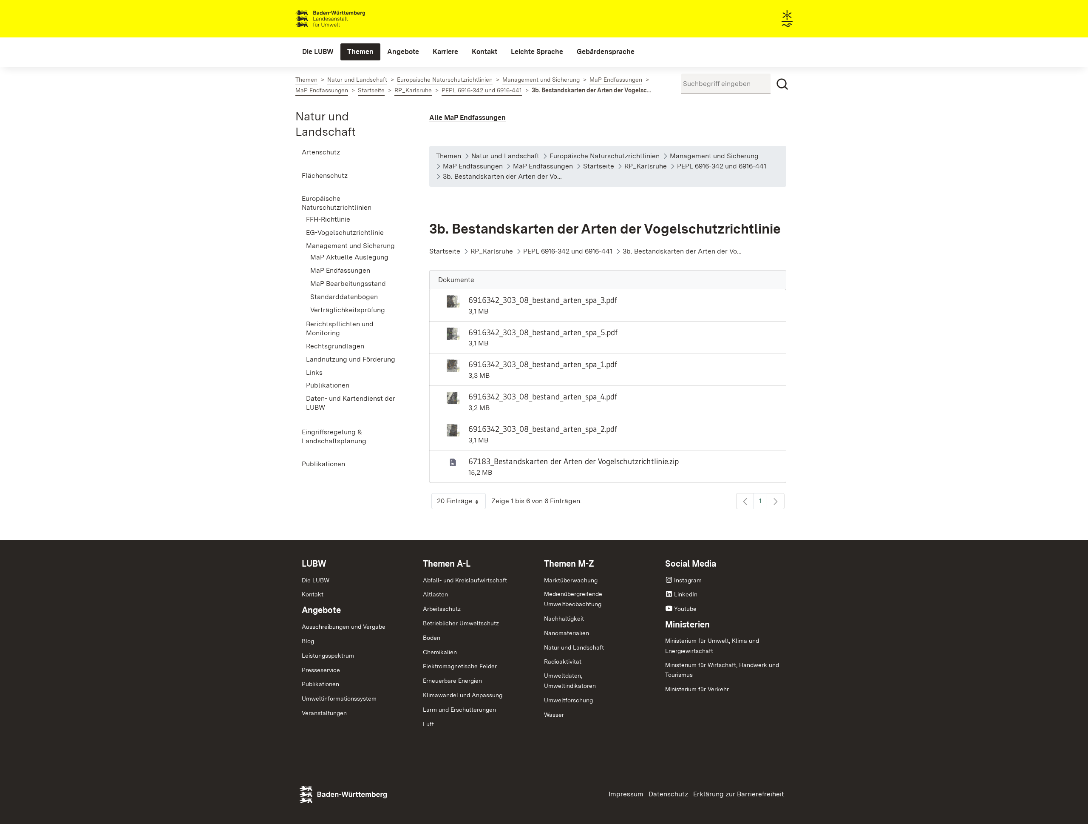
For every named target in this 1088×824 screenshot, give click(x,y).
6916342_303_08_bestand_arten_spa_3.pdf (542, 300)
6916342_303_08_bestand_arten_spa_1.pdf (542, 364)
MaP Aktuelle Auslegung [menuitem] (349, 257)
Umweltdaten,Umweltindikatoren (570, 680)
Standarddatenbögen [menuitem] (344, 297)
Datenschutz (668, 794)
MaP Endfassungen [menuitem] (340, 270)
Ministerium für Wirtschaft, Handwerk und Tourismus (722, 670)
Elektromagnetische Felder (460, 666)
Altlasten (435, 594)
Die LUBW (315, 580)
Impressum (626, 794)
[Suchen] (782, 84)
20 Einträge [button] (461, 503)
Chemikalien (440, 652)
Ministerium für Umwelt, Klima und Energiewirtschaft (712, 645)
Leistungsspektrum (328, 655)
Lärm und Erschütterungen (459, 709)
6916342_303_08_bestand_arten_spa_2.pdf (542, 429)
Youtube (685, 608)
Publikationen (320, 684)
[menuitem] (317, 51)
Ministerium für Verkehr (697, 689)
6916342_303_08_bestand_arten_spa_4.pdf (542, 396)
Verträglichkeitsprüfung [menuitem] (347, 310)
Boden (431, 637)
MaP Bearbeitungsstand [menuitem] (348, 283)
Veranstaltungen (324, 713)
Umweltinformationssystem (339, 698)
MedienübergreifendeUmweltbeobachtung (573, 598)
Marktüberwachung (571, 580)
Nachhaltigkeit (564, 618)
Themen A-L (446, 564)
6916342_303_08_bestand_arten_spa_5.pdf (543, 332)
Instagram (688, 580)
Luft (428, 724)
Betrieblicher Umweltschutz (461, 623)
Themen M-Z (569, 564)
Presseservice (321, 670)
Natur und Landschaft (574, 647)
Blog (308, 641)
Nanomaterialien (566, 633)
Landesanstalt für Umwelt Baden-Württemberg (345, 18)
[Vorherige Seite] (745, 501)
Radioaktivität (562, 661)
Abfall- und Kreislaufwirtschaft (465, 580)
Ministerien (687, 624)
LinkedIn (685, 594)
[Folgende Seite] (776, 501)
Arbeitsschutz (442, 608)
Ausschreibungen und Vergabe (343, 626)
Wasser (554, 714)
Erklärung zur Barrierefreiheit (738, 794)
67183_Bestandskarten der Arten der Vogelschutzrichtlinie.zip (573, 461)
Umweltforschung (568, 700)
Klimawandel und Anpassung (462, 695)
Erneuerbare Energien (452, 680)
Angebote (321, 610)
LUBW (314, 564)
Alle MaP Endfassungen (467, 118)
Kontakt (312, 594)
